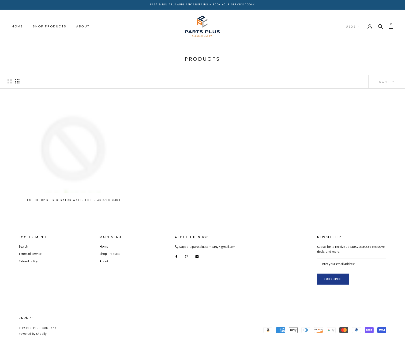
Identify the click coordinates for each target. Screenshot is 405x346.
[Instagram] (186, 256)
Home (17, 26)
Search (23, 246)
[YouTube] (197, 256)
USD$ (351, 26)
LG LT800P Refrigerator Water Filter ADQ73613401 (73, 200)
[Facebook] (176, 256)
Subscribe (333, 279)
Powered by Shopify (33, 333)
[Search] (380, 26)
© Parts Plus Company (38, 328)
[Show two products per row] (10, 81)
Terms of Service (30, 254)
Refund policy (28, 261)
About (83, 26)
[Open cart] (391, 26)
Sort (385, 81)
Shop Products (49, 26)
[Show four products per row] (17, 81)
